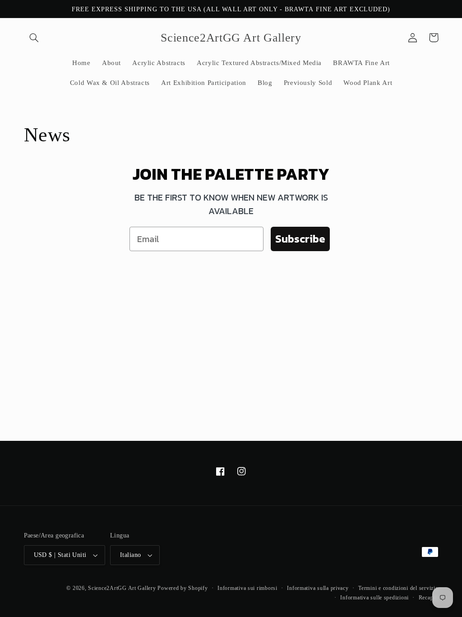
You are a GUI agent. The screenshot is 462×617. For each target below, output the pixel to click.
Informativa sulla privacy (317, 588)
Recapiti (429, 597)
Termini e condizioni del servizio (398, 588)
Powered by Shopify (182, 588)
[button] (34, 37)
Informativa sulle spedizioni (374, 597)
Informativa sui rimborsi (247, 588)
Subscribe (300, 239)
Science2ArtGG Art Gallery (122, 588)
